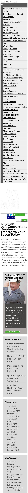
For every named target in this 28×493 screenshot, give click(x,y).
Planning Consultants (11, 147)
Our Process (8, 139)
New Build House (9, 134)
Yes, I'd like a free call (12, 332)
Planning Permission (15, 487)
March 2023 (12, 424)
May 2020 (11, 440)
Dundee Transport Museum (13, 70)
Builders (10, 464)
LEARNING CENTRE (11, 115)
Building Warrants (10, 48)
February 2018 (13, 450)
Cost (9, 472)
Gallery (6, 88)
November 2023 (13, 411)
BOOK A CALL (8, 46)
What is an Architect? (11, 171)
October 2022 (12, 429)
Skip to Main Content (9, 2)
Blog (5, 43)
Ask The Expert (9, 30)
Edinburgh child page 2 (14, 78)
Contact (6, 62)
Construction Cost (14, 469)
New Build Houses (10, 136)
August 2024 (12, 406)
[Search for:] (12, 220)
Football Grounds (9, 86)
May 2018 (11, 445)
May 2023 (11, 421)
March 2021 (12, 434)
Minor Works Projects (11, 131)
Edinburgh (7, 72)
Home (5, 99)
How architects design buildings (15, 107)
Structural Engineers (11, 155)
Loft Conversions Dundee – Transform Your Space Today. (14, 230)
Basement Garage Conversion (14, 40)
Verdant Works (9, 165)
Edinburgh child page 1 (14, 75)
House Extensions (14, 477)
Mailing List (7, 128)
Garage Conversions (15, 474)
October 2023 (12, 414)
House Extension (9, 102)
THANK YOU (8, 158)
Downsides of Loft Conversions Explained (15, 368)
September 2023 (13, 416)
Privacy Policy (8, 150)
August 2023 (12, 419)
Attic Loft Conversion (11, 35)
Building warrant (13, 467)
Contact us (7, 64)
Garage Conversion (10, 91)
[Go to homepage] (10, 212)
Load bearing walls (14, 482)
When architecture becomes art (15, 173)
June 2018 (11, 442)
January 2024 (12, 408)
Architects (11, 461)
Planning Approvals (10, 144)
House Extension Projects (13, 104)
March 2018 (12, 447)
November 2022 (13, 427)
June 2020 (11, 437)
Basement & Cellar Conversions (15, 38)
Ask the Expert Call (10, 32)
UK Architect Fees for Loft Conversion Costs (16, 359)
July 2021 (11, 432)
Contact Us (7, 67)
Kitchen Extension (10, 112)
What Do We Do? (9, 168)
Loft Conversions (9, 126)
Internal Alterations (10, 110)
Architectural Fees (10, 27)
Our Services (8, 142)
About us (6, 19)
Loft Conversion (9, 118)
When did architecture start (13, 176)
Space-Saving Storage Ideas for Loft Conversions (16, 378)
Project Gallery (9, 152)
